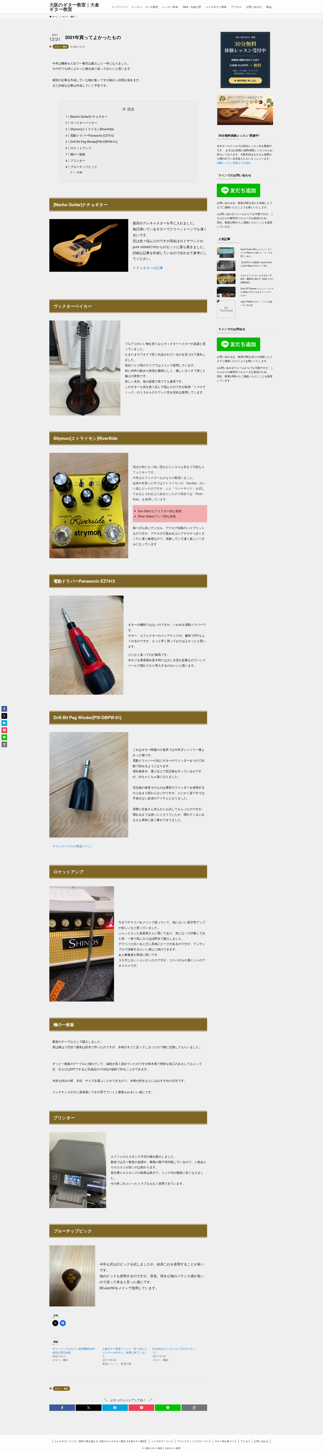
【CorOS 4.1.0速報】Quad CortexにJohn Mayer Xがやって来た (256, 264)
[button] (62, 1407)
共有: (80, 172)
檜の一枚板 (77, 154)
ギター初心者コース (226, 1441)
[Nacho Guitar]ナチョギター (88, 116)
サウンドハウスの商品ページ (71, 846)
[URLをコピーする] (194, 1407)
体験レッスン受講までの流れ (234, 163)
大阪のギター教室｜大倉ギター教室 (74, 6)
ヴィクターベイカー (83, 123)
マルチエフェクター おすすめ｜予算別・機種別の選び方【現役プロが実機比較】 (256, 279)
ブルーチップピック (83, 167)
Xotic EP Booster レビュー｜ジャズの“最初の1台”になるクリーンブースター (257, 292)
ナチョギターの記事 (148, 267)
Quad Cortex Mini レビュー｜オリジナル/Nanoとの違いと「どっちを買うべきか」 (256, 253)
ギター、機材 (61, 46)
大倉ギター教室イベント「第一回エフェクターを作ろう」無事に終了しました (124, 1352)
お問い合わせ (261, 1441)
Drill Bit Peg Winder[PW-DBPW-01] (93, 141)
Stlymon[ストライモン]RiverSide (92, 129)
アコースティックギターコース (194, 1441)
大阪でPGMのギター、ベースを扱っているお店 (256, 303)
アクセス (245, 1441)
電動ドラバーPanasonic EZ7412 (92, 135)
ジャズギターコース (162, 1441)
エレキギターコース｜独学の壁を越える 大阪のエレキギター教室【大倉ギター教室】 (100, 1441)
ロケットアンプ (80, 148)
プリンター (77, 160)
